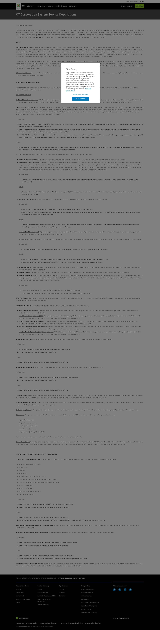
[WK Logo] (22, 618)
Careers (61, 589)
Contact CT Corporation (87, 589)
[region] (80, 83)
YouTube (130, 589)
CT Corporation (34, 578)
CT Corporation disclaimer (93, 623)
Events (18, 602)
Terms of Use (20, 623)
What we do (30, 6)
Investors (61, 592)
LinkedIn (125, 589)
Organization (20, 592)
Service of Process (61, 6)
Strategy (18, 589)
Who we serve (41, 6)
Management (20, 596)
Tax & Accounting (43, 592)
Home (18, 578)
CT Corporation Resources (48, 578)
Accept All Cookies (81, 98)
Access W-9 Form (86, 609)
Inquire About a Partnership (89, 612)
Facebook (114, 589)
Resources (72, 6)
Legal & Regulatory (43, 604)
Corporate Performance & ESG (47, 596)
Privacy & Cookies (31, 623)
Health (40, 589)
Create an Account (86, 596)
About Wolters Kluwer (22, 586)
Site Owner (62, 596)
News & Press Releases (23, 599)
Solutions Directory (43, 586)
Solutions (24, 578)
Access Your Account (87, 592)
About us (50, 6)
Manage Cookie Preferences (80, 94)
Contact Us (139, 6)
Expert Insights (63, 586)
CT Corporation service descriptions (71, 623)
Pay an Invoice (85, 599)
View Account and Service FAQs (90, 602)
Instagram (119, 589)
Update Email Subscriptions (89, 606)
